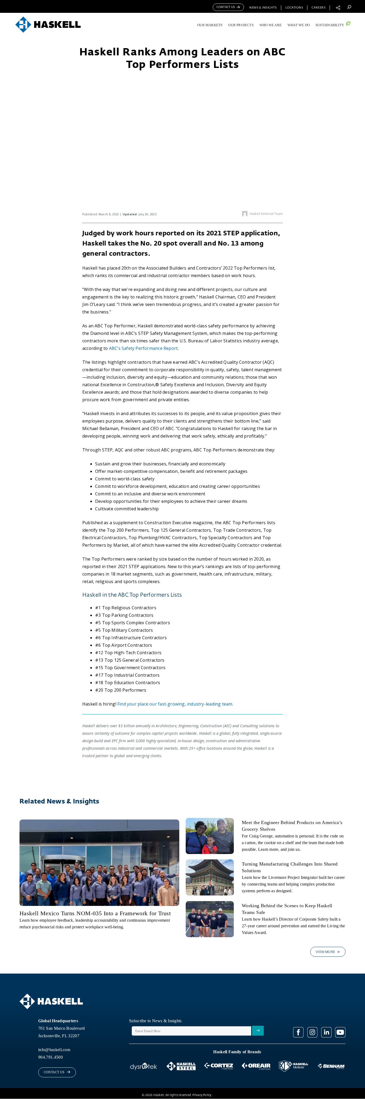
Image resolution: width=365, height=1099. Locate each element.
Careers (318, 7)
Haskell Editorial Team (266, 214)
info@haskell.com (54, 1049)
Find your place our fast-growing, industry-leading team (174, 704)
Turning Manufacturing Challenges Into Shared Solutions (290, 867)
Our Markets (209, 25)
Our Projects (241, 25)
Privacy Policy (201, 1095)
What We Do (299, 25)
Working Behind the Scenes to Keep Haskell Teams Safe (287, 909)
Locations (294, 7)
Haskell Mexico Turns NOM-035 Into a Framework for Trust (95, 913)
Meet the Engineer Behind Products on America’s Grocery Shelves (292, 826)
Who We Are (270, 25)
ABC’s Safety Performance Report (143, 348)
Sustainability (330, 25)
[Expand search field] (349, 7)
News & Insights (263, 7)
